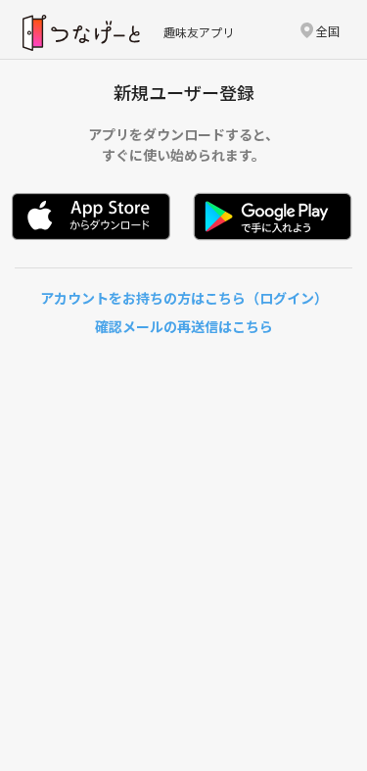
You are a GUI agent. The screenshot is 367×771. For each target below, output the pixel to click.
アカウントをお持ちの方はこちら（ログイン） (184, 298)
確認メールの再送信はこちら (184, 326)
